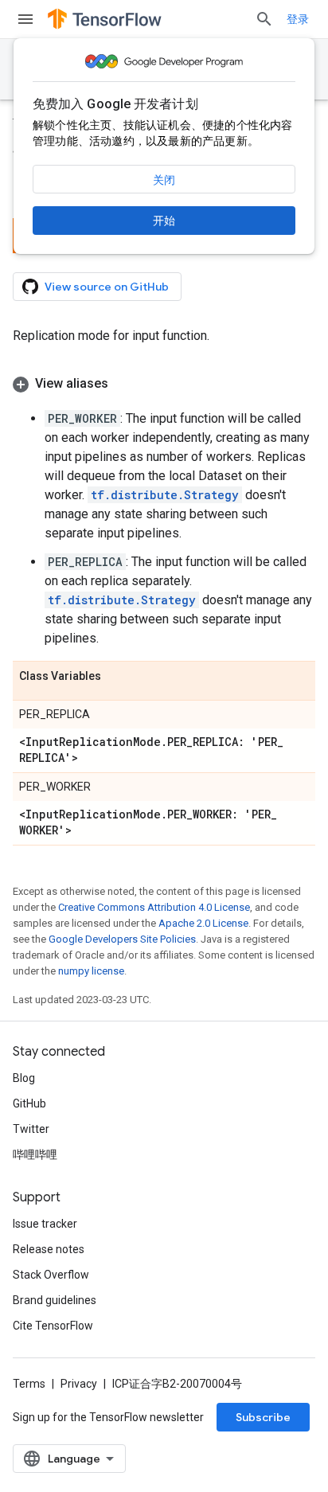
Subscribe (263, 1417)
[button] (164, 383)
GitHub (29, 1103)
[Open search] (264, 19)
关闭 (164, 180)
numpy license (91, 971)
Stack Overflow (51, 1274)
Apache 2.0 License (203, 923)
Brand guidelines (54, 1300)
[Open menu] (25, 19)
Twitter (31, 1129)
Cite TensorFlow (53, 1325)
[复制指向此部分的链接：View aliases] (124, 383)
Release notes (48, 1249)
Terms (29, 1383)
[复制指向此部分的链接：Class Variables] (117, 676)
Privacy (79, 1383)
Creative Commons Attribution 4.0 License (154, 907)
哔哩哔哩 (35, 1154)
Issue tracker (45, 1223)
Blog (24, 1078)
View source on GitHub (107, 286)
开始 (164, 220)
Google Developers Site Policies (122, 939)
